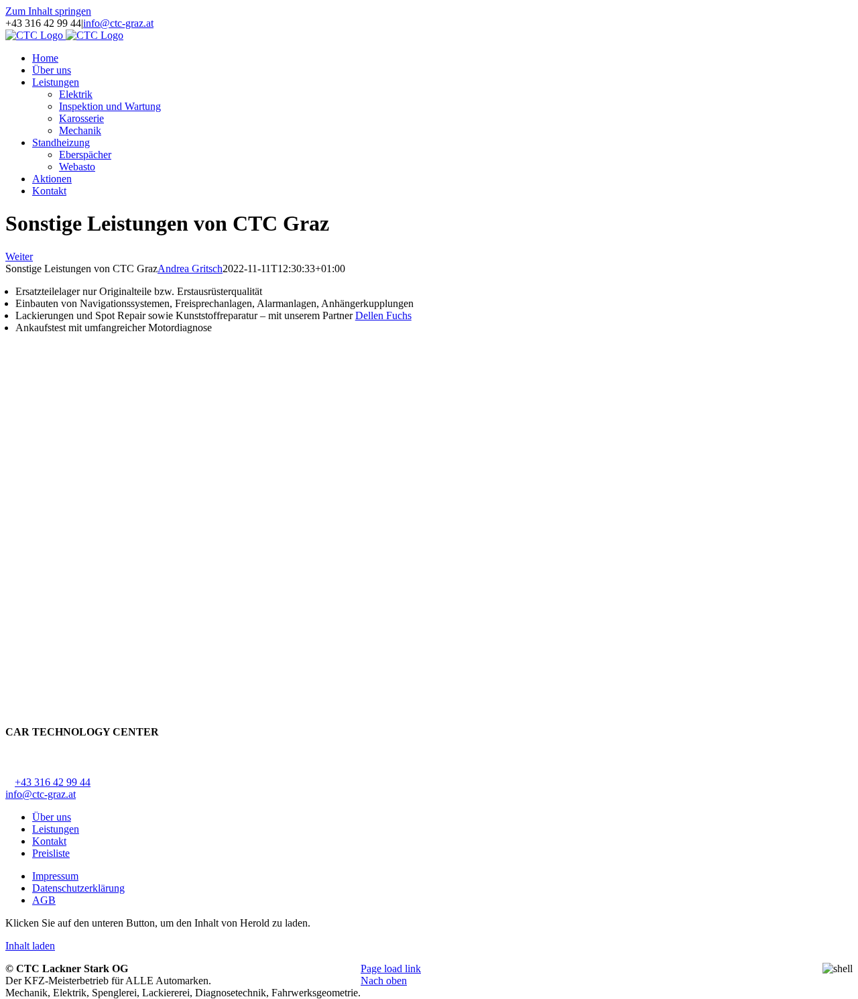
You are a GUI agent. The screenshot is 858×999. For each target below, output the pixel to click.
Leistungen (55, 829)
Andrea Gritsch (190, 268)
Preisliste (51, 853)
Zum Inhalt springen (48, 11)
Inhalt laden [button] (30, 945)
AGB (44, 900)
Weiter (19, 256)
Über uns (51, 817)
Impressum (55, 876)
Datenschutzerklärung (78, 888)
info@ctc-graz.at (118, 23)
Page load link (391, 968)
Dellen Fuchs (383, 315)
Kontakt (49, 841)
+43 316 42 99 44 (52, 782)
